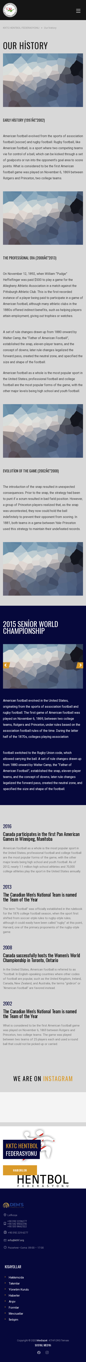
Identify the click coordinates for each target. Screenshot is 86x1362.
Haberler (14, 1295)
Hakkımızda (16, 1277)
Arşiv (12, 1301)
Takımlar (14, 1283)
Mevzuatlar (16, 1313)
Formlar (14, 1307)
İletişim (13, 1319)
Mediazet (42, 1340)
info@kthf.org (16, 1240)
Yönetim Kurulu (19, 1289)
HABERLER (20, 1170)
